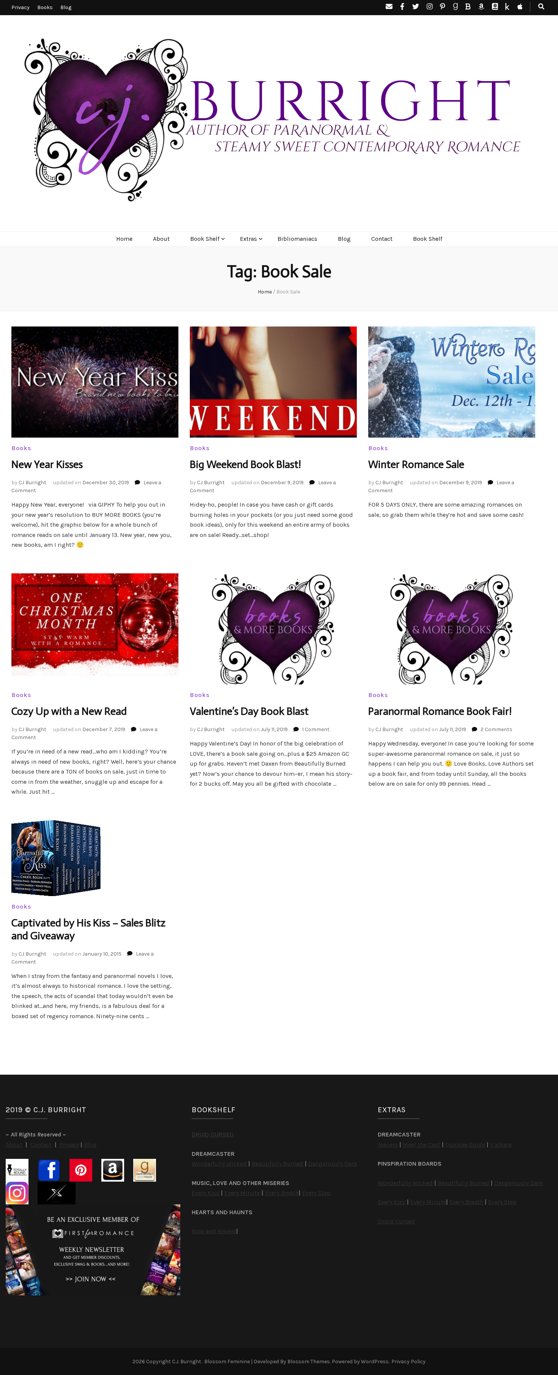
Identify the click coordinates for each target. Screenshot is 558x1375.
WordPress (375, 1361)
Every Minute (242, 1192)
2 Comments (496, 729)
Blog (65, 7)
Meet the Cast (421, 1144)
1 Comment (315, 729)
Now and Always (214, 1231)
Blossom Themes (308, 1361)
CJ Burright (32, 482)
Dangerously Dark (332, 1163)
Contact (381, 238)
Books (45, 7)
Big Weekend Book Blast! (245, 464)
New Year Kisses (47, 464)
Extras (248, 238)
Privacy (20, 7)
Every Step (316, 1192)
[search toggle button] (541, 7)
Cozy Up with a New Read (69, 711)
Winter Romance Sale (416, 464)
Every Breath (282, 1192)
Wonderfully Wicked (219, 1163)
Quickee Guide (465, 1144)
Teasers (388, 1144)
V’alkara (501, 1144)
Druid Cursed (396, 1221)
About (161, 238)
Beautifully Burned (277, 1163)
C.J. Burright (187, 1361)
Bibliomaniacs (297, 238)
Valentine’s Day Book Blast (249, 711)
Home (124, 238)
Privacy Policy (408, 1361)
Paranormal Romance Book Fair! (440, 711)
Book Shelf (204, 238)
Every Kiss (205, 1192)
